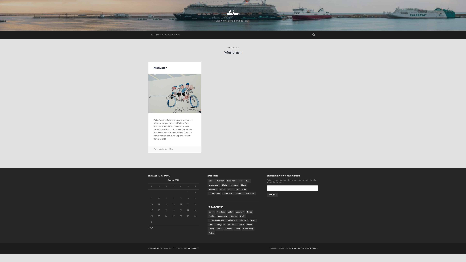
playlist (241, 225)
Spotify (211, 229)
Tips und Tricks (240, 189)
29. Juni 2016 (161, 149)
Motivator (160, 68)
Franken (212, 216)
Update (238, 193)
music (253, 220)
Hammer (233, 216)
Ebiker (230, 212)
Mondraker (244, 220)
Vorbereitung (249, 193)
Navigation (213, 189)
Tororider (228, 229)
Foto (240, 181)
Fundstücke (222, 216)
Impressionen (214, 185)
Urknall (237, 229)
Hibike (242, 216)
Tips (229, 189)
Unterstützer (228, 193)
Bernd (211, 181)
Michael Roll (232, 220)
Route (222, 189)
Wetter (211, 233)
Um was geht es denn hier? (165, 35)
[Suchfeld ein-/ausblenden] (314, 35)
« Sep (150, 228)
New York (231, 225)
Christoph (220, 181)
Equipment (231, 181)
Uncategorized (214, 193)
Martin (224, 185)
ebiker (233, 12)
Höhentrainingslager (216, 220)
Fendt (249, 212)
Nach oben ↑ (312, 248)
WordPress (193, 248)
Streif (219, 229)
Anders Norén (297, 248)
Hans (247, 181)
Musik (243, 185)
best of (211, 212)
